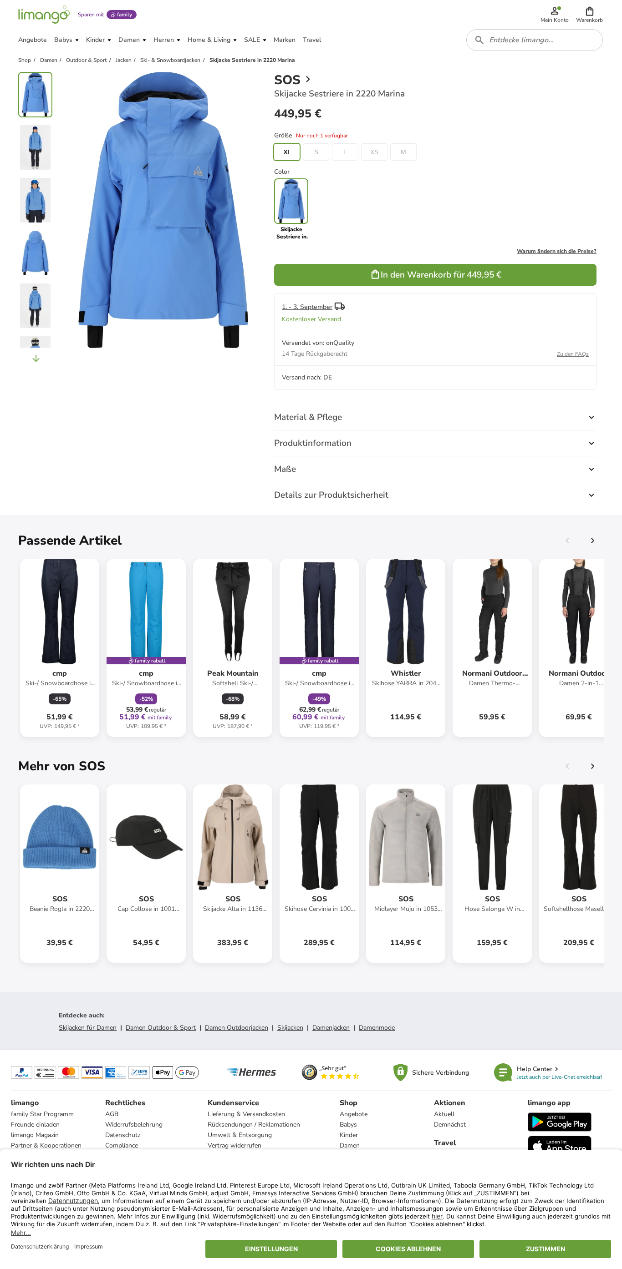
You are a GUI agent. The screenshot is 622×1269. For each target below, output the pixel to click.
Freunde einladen (35, 1124)
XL (287, 152)
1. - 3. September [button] (307, 307)
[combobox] (535, 40)
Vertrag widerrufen (234, 1145)
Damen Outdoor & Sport (161, 1027)
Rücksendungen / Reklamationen (254, 1124)
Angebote (353, 1114)
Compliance (121, 1145)
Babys (348, 1124)
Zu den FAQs (573, 354)
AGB (111, 1114)
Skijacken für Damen (88, 1027)
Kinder (349, 1135)
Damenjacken (331, 1027)
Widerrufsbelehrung (134, 1124)
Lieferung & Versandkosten (246, 1114)
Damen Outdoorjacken (236, 1027)
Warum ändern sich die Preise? (557, 251)
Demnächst (450, 1124)
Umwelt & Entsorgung (240, 1135)
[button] (589, 14)
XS (374, 152)
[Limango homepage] (44, 14)
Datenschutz (122, 1135)
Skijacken (290, 1027)
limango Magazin (35, 1135)
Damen (350, 1145)
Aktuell (444, 1114)
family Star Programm (42, 1114)
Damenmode (377, 1027)
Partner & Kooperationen (46, 1145)
